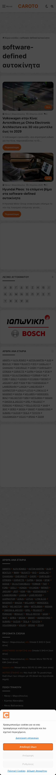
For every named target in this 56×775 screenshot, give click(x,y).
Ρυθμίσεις (28, 764)
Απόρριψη (28, 755)
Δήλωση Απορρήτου (37, 771)
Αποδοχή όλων (28, 746)
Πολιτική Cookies (16, 771)
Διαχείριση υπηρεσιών (27, 738)
